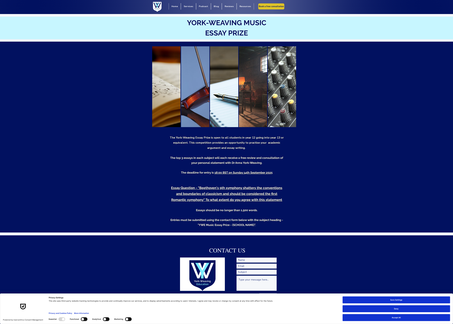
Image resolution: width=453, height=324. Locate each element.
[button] (188, 6)
